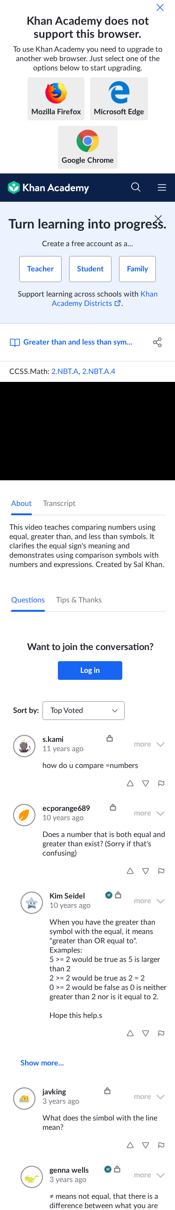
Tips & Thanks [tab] (79, 600)
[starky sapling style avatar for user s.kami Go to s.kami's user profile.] (22, 746)
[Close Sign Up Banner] (158, 218)
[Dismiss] (160, 7)
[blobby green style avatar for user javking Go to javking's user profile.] (22, 1098)
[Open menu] (162, 187)
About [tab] (21, 503)
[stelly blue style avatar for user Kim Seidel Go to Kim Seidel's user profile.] (29, 903)
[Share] (158, 342)
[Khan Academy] (44, 187)
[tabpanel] (87, 542)
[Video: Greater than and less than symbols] (87, 431)
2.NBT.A (64, 371)
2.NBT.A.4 (98, 371)
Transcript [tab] (59, 503)
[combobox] (83, 710)
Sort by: (26, 710)
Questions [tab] (28, 600)
